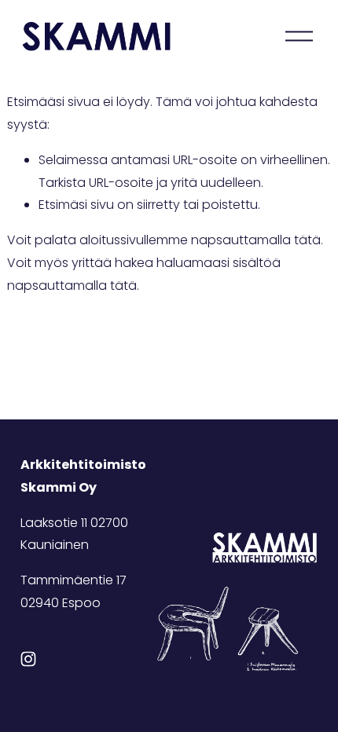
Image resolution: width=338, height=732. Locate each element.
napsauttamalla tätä (256, 240)
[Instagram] (28, 659)
